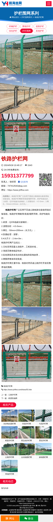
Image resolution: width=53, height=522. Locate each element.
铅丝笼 (14, 512)
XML (39, 505)
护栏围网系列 (26, 17)
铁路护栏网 (8, 386)
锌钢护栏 (34, 510)
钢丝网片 (20, 510)
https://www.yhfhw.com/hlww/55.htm (18, 390)
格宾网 (46, 510)
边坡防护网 (12, 510)
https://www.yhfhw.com (18, 190)
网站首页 (15, 17)
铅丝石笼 (20, 512)
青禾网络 (40, 512)
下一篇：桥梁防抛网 (9, 398)
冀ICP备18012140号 (27, 508)
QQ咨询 (24, 182)
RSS (44, 505)
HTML (33, 505)
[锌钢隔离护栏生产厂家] (11, 3)
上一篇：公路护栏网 (9, 395)
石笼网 (25, 512)
